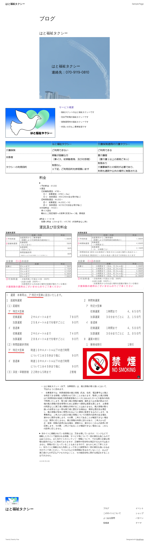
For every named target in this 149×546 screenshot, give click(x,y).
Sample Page (138, 4)
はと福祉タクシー (15, 3)
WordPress (140, 539)
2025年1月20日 (44, 461)
